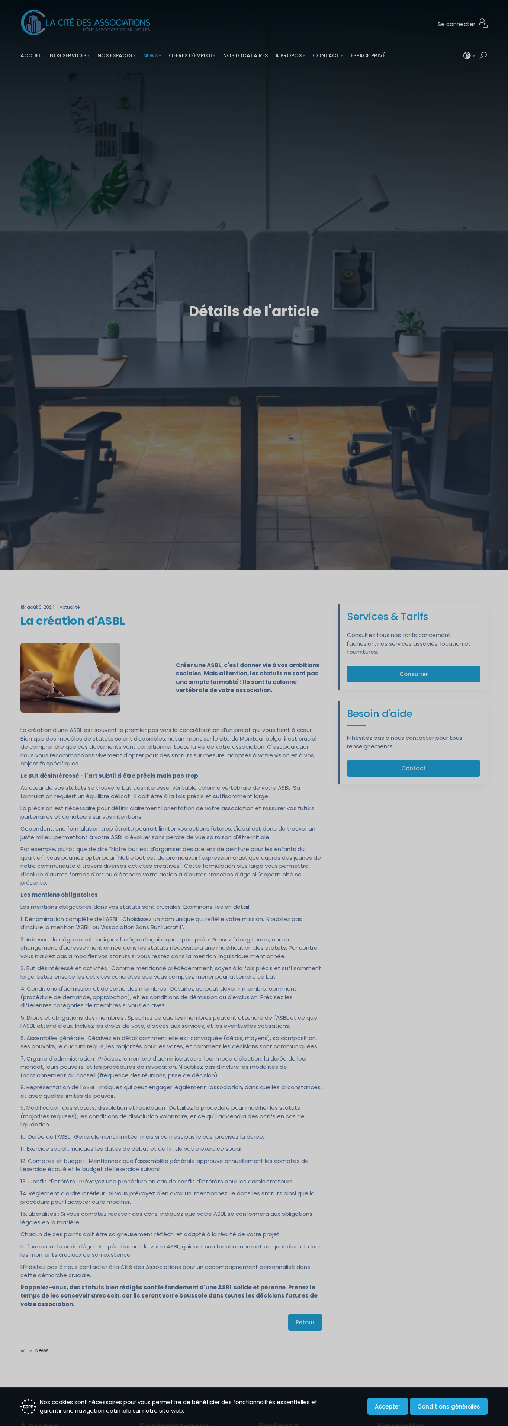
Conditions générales (448, 1406)
